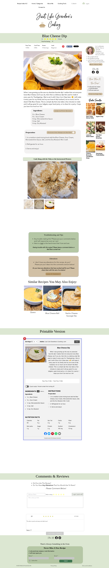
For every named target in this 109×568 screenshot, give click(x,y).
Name (30, 555)
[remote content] (52, 390)
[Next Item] (79, 180)
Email (55, 555)
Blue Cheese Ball (52, 313)
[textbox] (55, 501)
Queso (33, 312)
